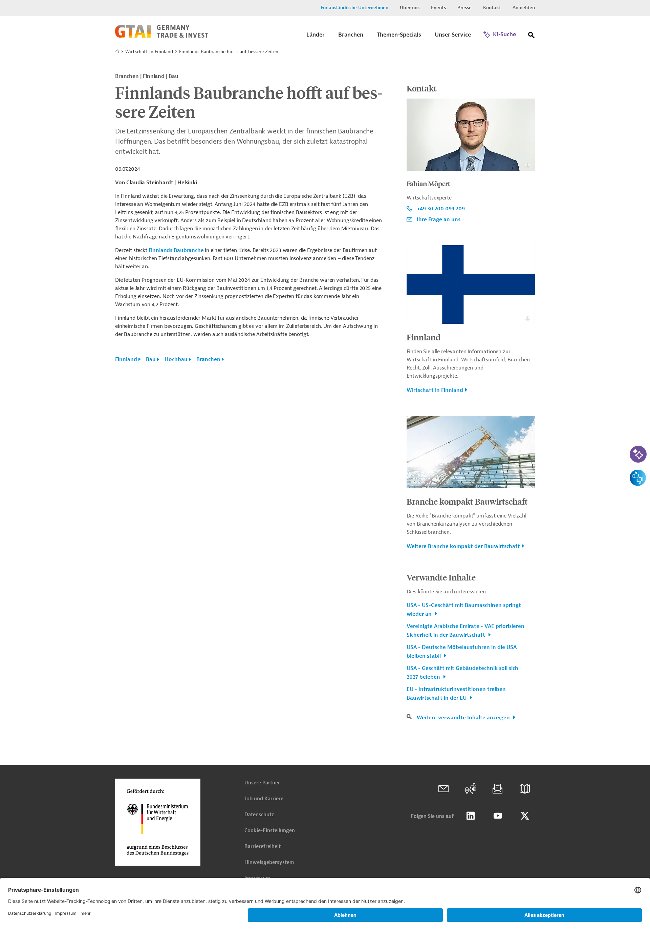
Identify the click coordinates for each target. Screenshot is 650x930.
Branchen (208, 359)
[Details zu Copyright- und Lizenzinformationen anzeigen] (527, 165)
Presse (464, 7)
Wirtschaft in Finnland (149, 52)
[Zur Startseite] (161, 36)
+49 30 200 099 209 (441, 208)
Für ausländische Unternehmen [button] (354, 7)
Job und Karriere (263, 799)
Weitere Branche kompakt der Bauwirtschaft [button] (463, 546)
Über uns (409, 7)
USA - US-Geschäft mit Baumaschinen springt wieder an (464, 609)
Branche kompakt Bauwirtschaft (467, 501)
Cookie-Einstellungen (269, 830)
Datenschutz (259, 814)
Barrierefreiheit (262, 846)
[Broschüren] (525, 789)
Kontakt (492, 7)
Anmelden (524, 7)
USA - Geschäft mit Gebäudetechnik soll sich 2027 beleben (462, 672)
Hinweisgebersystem (269, 862)
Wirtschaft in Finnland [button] (435, 390)
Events (438, 7)
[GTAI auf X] (525, 816)
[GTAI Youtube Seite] (498, 816)
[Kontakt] (443, 789)
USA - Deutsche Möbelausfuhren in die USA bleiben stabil (462, 651)
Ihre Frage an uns (438, 219)
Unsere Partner (262, 783)
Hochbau (176, 359)
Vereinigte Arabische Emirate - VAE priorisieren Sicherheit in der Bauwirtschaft (465, 630)
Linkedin (470, 816)
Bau (151, 359)
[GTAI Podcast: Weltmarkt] (470, 789)
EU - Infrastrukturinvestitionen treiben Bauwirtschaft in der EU (456, 693)
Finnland (126, 359)
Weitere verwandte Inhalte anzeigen (464, 717)
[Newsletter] (498, 789)
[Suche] (531, 36)
